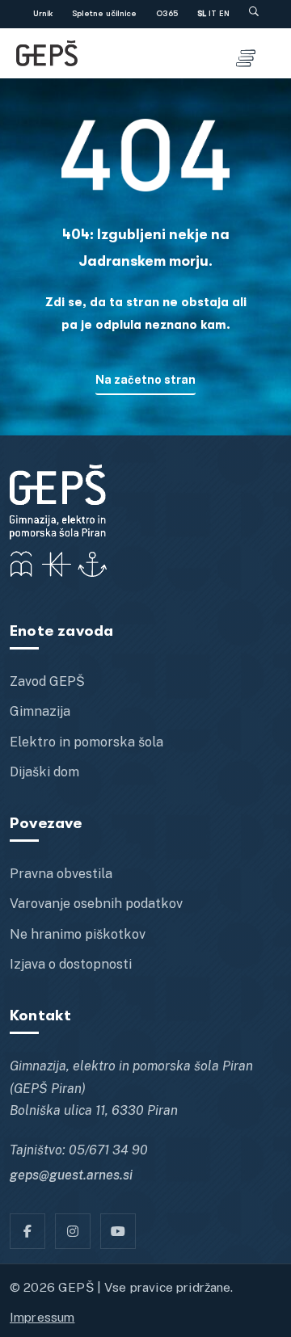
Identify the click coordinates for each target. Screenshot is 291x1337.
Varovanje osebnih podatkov (96, 903)
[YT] (118, 1231)
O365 (167, 14)
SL (201, 14)
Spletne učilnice (104, 14)
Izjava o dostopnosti (71, 964)
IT (213, 14)
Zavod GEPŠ (47, 681)
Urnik (43, 14)
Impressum (42, 1317)
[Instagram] (73, 1231)
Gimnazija (40, 711)
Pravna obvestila (61, 873)
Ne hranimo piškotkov (78, 934)
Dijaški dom (44, 772)
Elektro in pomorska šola (86, 742)
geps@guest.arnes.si (71, 1175)
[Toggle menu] (246, 53)
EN (224, 14)
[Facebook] (27, 1231)
